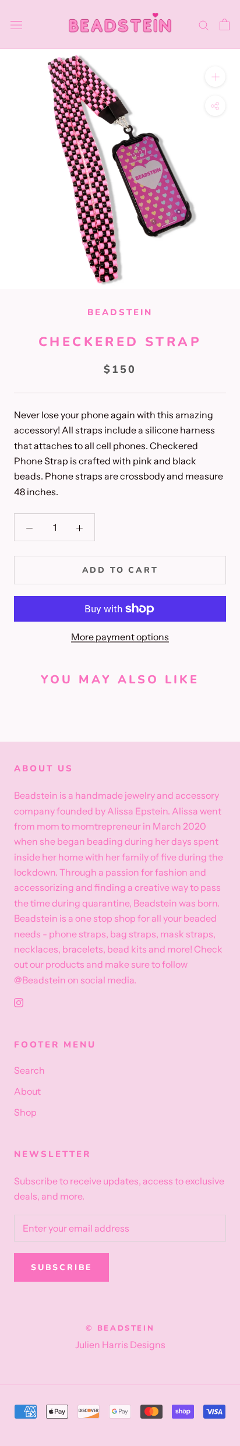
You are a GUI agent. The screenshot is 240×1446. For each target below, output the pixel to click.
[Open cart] (225, 24)
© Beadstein (120, 1328)
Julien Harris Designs (120, 1344)
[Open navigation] (16, 25)
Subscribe (61, 1267)
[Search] (204, 24)
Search (29, 1070)
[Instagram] (18, 1001)
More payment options (120, 637)
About (27, 1091)
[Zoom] (215, 76)
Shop (25, 1112)
